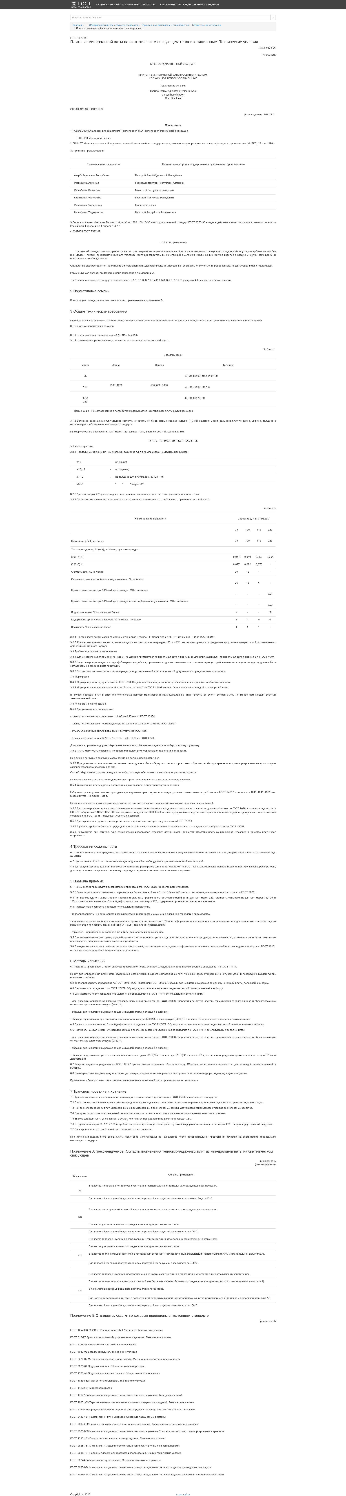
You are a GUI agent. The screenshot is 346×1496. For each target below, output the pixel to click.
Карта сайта (183, 1494)
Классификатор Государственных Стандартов (189, 4)
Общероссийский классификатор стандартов (125, 4)
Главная (77, 25)
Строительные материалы (206, 25)
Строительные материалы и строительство (165, 25)
